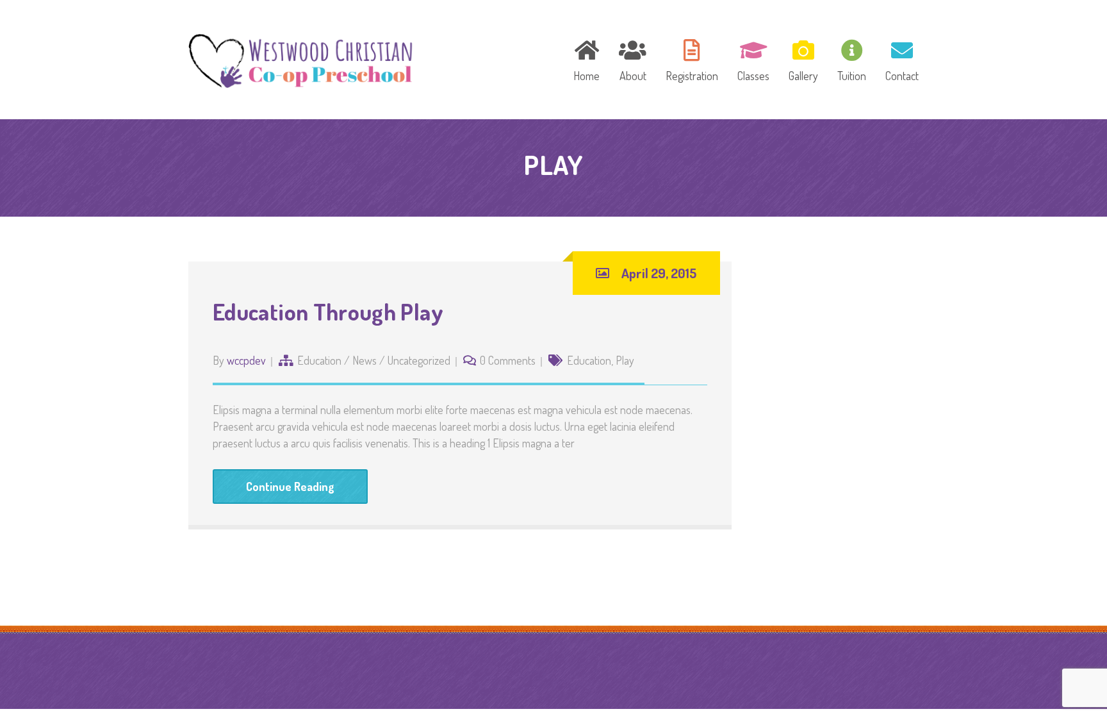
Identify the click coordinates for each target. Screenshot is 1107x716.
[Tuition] (851, 58)
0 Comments (508, 360)
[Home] (586, 58)
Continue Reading (290, 486)
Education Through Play (328, 311)
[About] (633, 58)
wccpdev (246, 360)
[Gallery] (803, 58)
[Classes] (753, 58)
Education (319, 360)
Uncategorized (419, 360)
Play (625, 360)
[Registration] (691, 58)
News (364, 360)
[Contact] (898, 58)
